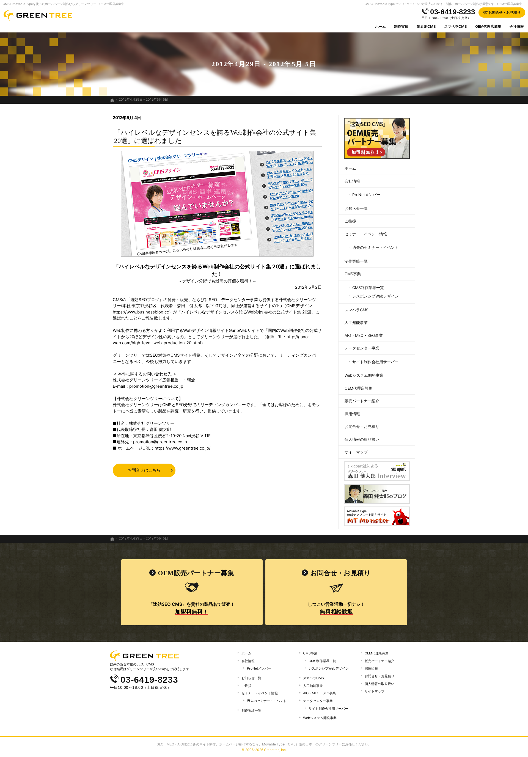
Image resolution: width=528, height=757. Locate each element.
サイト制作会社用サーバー (375, 361)
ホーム (350, 168)
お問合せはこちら (144, 470)
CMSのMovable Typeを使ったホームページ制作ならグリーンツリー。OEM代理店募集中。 (65, 4)
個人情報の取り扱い (362, 439)
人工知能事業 (356, 322)
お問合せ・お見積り (362, 426)
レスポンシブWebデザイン (375, 296)
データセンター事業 (362, 348)
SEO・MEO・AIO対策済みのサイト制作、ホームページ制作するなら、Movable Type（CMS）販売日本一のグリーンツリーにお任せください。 (264, 744)
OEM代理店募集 (358, 388)
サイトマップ (356, 452)
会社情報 (352, 181)
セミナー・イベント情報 (366, 234)
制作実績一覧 (356, 261)
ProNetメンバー (366, 194)
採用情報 (352, 413)
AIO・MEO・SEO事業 (364, 335)
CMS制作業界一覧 (368, 287)
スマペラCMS (357, 309)
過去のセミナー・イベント (375, 247)
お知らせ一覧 (356, 208)
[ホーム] (112, 100)
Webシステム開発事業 (364, 375)
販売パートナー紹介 (362, 400)
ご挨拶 (350, 221)
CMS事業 (353, 273)
